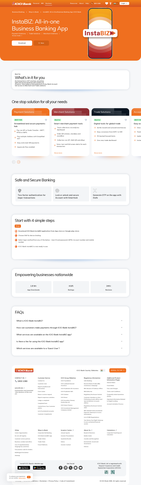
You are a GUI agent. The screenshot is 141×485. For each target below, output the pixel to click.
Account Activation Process (115, 404)
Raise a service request (45, 394)
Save (42, 43)
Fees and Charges (112, 388)
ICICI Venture (64, 394)
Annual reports (65, 433)
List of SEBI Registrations (91, 417)
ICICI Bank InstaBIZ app (45, 436)
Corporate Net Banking (45, 433)
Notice (63, 441)
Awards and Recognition (91, 438)
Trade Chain (41, 441)
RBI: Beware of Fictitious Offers (93, 388)
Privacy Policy (53, 481)
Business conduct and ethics (23, 441)
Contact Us (41, 380)
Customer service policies (22, 438)
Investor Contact (66, 444)
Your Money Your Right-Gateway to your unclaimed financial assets (93, 422)
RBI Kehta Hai (88, 391)
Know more (16, 36)
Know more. (22, 478)
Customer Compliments (45, 414)
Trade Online (42, 438)
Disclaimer (43, 481)
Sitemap (17, 455)
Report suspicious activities (46, 397)
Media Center (88, 436)
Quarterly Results (66, 438)
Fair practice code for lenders (23, 449)
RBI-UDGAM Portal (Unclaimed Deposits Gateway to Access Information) (93, 412)
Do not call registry (20, 436)
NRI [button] (42, 3)
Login (123, 3)
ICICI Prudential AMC (67, 391)
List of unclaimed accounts (46, 411)
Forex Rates (110, 385)
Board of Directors (89, 433)
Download (22, 43)
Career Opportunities (21, 433)
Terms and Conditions (113, 391)
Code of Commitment (67, 481)
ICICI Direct (64, 397)
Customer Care (42, 383)
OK (29, 477)
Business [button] (49, 3)
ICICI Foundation (66, 380)
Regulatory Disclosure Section (93, 394)
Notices (86, 446)
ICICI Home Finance (66, 405)
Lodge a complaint (43, 400)
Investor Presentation (67, 436)
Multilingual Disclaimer (21, 452)
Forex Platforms (42, 444)
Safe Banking (88, 380)
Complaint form (42, 403)
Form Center (41, 391)
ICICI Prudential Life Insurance (70, 388)
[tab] (18, 226)
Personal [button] (36, 3)
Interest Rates (111, 382)
